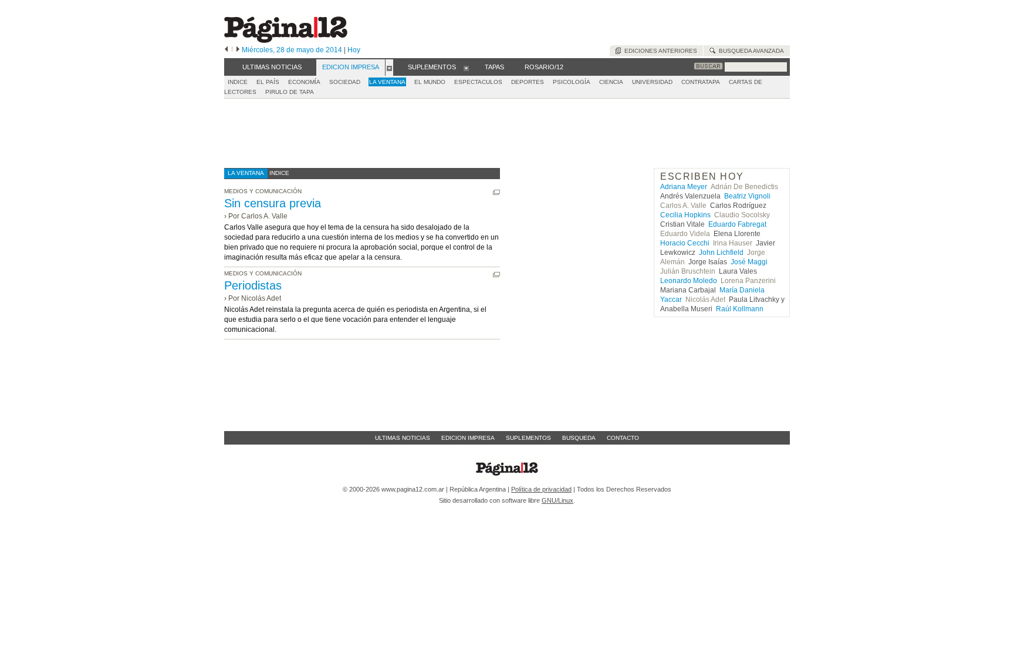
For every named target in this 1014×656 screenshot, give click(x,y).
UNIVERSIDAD (652, 82)
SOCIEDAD (344, 82)
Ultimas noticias (402, 438)
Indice (238, 82)
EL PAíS (267, 82)
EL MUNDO (429, 82)
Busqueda (579, 438)
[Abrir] (389, 67)
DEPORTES (527, 82)
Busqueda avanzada (749, 51)
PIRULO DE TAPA (289, 92)
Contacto (623, 438)
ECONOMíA (304, 82)
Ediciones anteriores (659, 51)
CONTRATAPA (700, 82)
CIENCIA (611, 82)
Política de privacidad (541, 489)
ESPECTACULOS (478, 82)
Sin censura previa (272, 203)
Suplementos (528, 438)
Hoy (353, 50)
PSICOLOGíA (571, 82)
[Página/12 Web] (285, 40)
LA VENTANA (387, 82)
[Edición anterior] (226, 50)
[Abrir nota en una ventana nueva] (496, 192)
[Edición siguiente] (238, 50)
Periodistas (253, 285)
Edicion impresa (468, 438)
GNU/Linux (557, 500)
